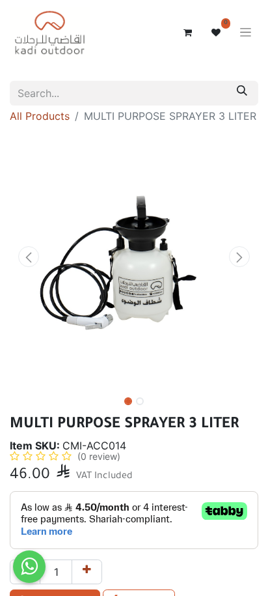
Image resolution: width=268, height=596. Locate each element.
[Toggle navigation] (245, 33)
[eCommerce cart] (187, 32)
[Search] (242, 93)
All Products (40, 115)
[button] (28, 256)
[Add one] (87, 572)
